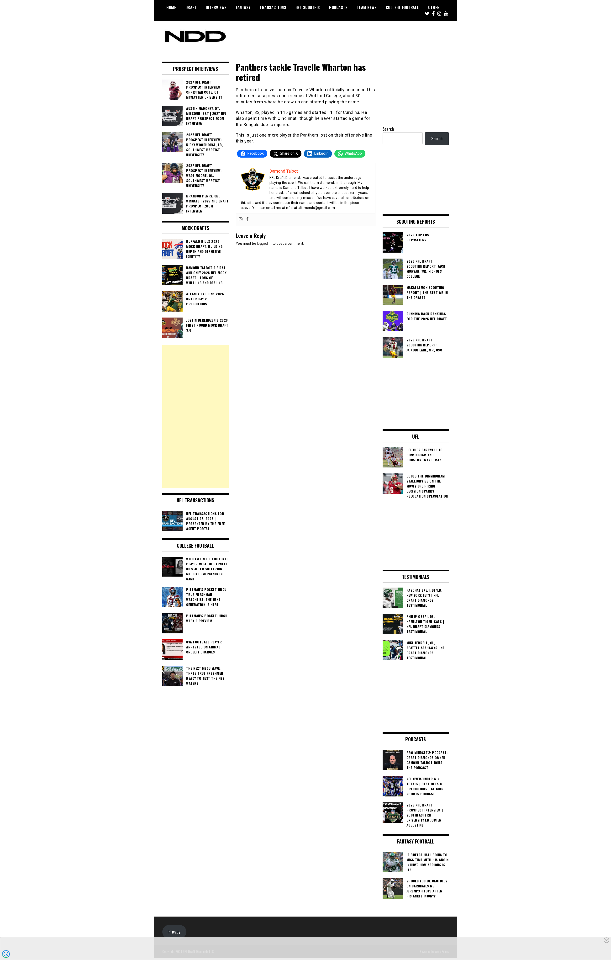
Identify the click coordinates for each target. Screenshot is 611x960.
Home (171, 7)
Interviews (216, 7)
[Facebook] (247, 219)
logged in (264, 243)
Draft (191, 7)
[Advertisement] (195, 416)
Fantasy (243, 7)
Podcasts (338, 7)
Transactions (273, 7)
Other (434, 7)
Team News (367, 7)
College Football (402, 7)
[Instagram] (240, 219)
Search (388, 129)
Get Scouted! (307, 7)
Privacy (174, 931)
